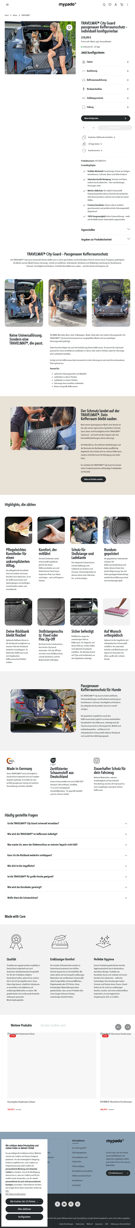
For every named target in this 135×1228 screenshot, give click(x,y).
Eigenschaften (88, 230)
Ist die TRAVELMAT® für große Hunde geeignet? (30, 876)
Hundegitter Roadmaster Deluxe (21, 1102)
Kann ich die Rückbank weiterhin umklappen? (29, 855)
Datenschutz (80, 1224)
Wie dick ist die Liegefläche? (21, 866)
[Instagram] (77, 1204)
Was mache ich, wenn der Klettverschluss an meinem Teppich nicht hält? (42, 844)
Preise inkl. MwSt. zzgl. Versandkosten (96, 41)
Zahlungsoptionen (79, 1152)
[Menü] (7, 4)
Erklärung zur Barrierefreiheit (120, 1224)
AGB (106, 1224)
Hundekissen (77, 1180)
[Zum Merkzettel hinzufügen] (69, 27)
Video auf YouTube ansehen (93, 479)
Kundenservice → (95, 150)
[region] (40, 48)
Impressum (99, 1224)
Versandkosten (82, 1218)
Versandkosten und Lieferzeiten (79, 1159)
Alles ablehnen (24, 1209)
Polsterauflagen (78, 1166)
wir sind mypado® (79, 1148)
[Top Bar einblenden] (127, 4)
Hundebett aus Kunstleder (82, 1171)
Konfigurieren (24, 1217)
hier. (7, 1191)
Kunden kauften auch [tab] (53, 1025)
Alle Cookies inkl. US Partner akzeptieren (26, 1201)
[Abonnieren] (127, 1173)
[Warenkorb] (121, 4)
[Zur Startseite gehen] (67, 4)
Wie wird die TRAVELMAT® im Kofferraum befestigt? (32, 834)
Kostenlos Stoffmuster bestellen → (101, 137)
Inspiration (76, 1185)
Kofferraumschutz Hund (81, 1175)
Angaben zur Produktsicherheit (96, 239)
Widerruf (90, 1224)
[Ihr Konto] (115, 4)
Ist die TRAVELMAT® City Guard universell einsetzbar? (33, 823)
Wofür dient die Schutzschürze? (22, 898)
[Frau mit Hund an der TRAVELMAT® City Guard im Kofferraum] (40, 47)
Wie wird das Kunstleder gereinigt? (24, 887)
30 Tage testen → (95, 144)
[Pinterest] (71, 1204)
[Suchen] (104, 4)
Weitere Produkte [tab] (21, 1025)
